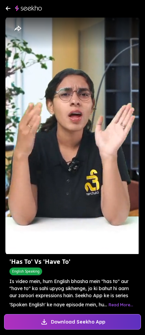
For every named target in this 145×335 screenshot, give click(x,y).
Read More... (121, 304)
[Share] (17, 28)
